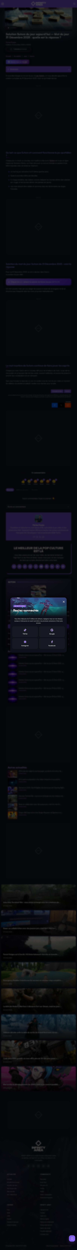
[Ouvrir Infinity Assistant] (72, 1238)
